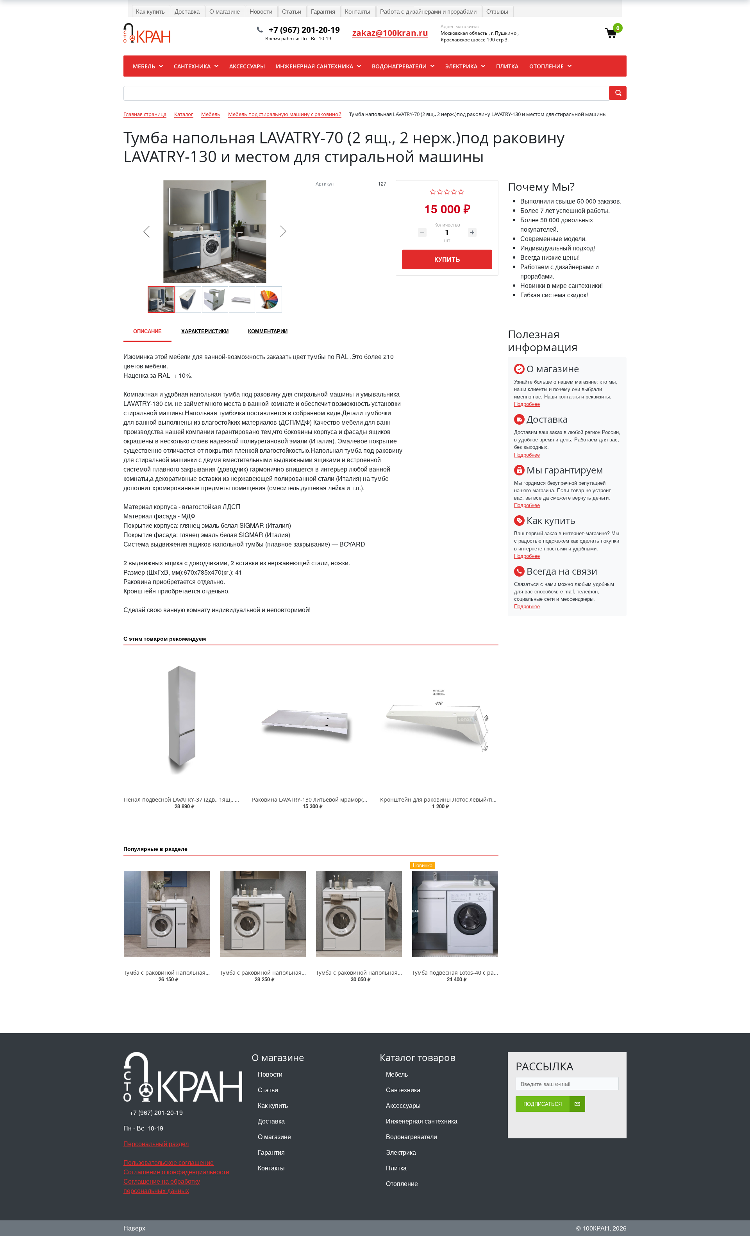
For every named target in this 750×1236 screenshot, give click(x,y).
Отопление (402, 1183)
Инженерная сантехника (421, 1120)
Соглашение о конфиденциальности (176, 1171)
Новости (270, 1074)
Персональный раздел (156, 1143)
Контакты (271, 1167)
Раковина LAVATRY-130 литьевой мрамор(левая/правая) (327, 799)
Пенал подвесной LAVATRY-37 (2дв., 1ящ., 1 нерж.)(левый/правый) (212, 799)
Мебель (397, 1074)
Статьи (268, 1089)
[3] (447, 190)
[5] (461, 190)
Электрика (401, 1152)
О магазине (274, 1136)
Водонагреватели (411, 1136)
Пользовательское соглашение (168, 1162)
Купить (447, 259)
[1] (433, 190)
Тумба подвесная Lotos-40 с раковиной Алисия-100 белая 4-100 (497, 972)
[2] (440, 190)
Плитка (396, 1167)
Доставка (271, 1120)
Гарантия (271, 1152)
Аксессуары (403, 1105)
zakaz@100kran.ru (390, 32)
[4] (454, 190)
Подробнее (527, 403)
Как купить (273, 1105)
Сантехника (403, 1089)
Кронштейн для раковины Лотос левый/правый (445, 799)
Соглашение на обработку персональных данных (161, 1186)
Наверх (134, 1227)
